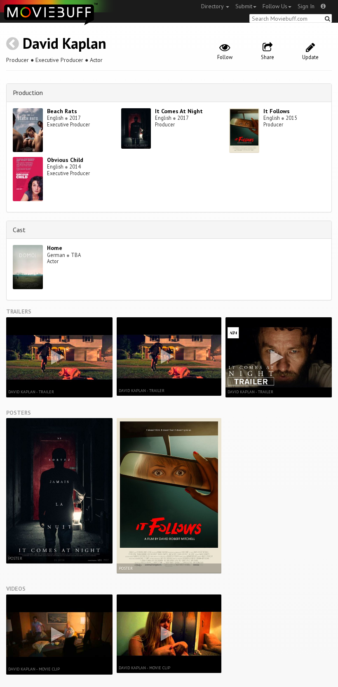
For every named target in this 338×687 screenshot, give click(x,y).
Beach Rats (62, 111)
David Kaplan (64, 43)
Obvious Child (65, 160)
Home (54, 248)
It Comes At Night (179, 111)
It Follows (276, 111)
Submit (243, 6)
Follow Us (275, 6)
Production (28, 92)
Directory (213, 6)
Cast (19, 230)
